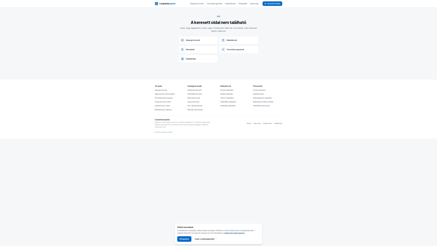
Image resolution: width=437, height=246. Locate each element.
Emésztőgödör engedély (262, 98)
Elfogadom (184, 239)
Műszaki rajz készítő (195, 110)
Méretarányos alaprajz (163, 110)
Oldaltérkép (278, 123)
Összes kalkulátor (227, 90)
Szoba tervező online (163, 102)
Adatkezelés (267, 123)
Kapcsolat (254, 4)
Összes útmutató (259, 90)
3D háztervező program (164, 98)
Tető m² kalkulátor (227, 98)
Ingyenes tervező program (165, 94)
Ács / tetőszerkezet (195, 106)
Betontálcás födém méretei (263, 102)
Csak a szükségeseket (205, 239)
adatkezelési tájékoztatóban (234, 233)
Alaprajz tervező (197, 4)
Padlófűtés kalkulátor (228, 102)
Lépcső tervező (193, 102)
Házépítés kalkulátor (228, 106)
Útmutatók (243, 4)
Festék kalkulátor (226, 94)
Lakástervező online (162, 106)
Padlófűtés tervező (195, 94)
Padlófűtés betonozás (261, 106)
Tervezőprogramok (214, 4)
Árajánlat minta (258, 94)
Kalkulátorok (230, 4)
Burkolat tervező (194, 98)
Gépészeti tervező (195, 90)
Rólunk (249, 123)
